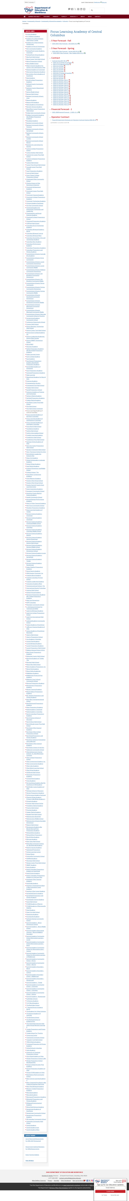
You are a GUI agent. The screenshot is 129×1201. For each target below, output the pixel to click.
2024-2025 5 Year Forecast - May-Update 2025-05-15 (68, 53)
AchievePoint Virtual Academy (35, 55)
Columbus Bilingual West (34, 235)
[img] (24, 16)
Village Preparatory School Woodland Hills (34, 1061)
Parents (55, 16)
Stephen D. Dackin (47, 1176)
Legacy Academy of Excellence (35, 625)
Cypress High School (32, 324)
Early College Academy (33, 356)
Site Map (56, 1180)
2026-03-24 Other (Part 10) (61, 96)
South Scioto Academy (33, 873)
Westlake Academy (32, 1092)
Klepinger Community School (35, 605)
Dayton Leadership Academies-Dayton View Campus (35, 337)
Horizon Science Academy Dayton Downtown (34, 538)
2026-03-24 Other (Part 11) (61, 97)
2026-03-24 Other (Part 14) (61, 103)
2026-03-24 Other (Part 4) (60, 85)
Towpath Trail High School (34, 1040)
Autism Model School (32, 92)
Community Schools (33, 21)
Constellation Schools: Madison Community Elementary (35, 270)
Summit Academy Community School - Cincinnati (35, 985)
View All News (30, 1160)
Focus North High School (33, 426)
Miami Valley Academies (33, 671)
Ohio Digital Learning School (35, 768)
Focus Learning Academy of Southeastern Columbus (34, 419)
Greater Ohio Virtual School (34, 481)
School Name (30, 854)
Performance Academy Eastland (36, 795)
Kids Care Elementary (32, 600)
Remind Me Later (115, 1195)
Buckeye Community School (34, 123)
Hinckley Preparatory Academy (35, 508)
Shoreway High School (33, 861)
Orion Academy (30, 781)
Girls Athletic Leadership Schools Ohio (33, 455)
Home (24, 21)
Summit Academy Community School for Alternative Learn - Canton (35, 949)
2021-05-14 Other (58, 68)
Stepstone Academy (32, 914)
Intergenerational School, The (35, 586)
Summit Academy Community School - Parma (35, 960)
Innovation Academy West (34, 584)
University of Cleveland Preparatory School (33, 1053)
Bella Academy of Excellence (34, 104)
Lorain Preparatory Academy (35, 646)
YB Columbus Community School (36, 1119)
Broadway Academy (32, 121)
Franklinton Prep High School (35, 439)
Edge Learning (30, 375)
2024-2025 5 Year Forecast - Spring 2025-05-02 (66, 51)
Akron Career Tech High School (35, 59)
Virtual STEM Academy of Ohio (35, 1072)
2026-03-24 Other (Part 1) (60, 80)
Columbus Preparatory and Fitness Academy (34, 251)
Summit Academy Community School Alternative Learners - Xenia (35, 943)
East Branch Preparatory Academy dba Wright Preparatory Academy (33, 362)
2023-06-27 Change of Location (62, 73)
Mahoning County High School (35, 656)
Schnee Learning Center (33, 852)
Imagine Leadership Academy (35, 581)
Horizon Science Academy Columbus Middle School (34, 530)
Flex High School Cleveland (34, 408)
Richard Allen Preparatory (34, 835)
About (83, 16)
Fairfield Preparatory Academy (35, 398)
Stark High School (31, 902)
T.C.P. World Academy (32, 1003)
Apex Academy (30, 78)
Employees (97, 2)
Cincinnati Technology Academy (36, 201)
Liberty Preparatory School (34, 637)
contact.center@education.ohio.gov (70, 1178)
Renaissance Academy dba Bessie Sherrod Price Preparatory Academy (34, 828)
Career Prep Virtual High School (35, 165)
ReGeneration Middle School (34, 819)
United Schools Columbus (34, 1048)
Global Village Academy (33, 464)
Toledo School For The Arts (34, 1033)
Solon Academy (31, 867)
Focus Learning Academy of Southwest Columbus (34, 423)
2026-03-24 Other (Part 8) (60, 94)
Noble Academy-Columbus (34, 712)
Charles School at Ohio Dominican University (33, 184)
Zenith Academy (31, 1125)
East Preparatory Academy (34, 370)
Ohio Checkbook (66, 1180)
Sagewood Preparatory (33, 850)
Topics (63, 16)
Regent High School (32, 825)
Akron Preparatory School (34, 61)
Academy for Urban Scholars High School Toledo (34, 39)
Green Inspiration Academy (34, 489)
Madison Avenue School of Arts (35, 650)
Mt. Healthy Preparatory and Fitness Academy (35, 696)
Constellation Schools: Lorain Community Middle (35, 266)
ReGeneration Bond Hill (33, 816)
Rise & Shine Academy (32, 837)
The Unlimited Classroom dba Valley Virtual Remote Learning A (35, 1025)
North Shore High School (33, 722)
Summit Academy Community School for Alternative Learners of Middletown (35, 955)
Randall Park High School (34, 814)
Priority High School (32, 808)
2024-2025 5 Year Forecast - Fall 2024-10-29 (65, 43)
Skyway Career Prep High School (36, 863)
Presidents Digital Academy (34, 805)
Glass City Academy (32, 458)
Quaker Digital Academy (33, 812)
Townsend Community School (35, 1037)
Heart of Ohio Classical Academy (36, 503)
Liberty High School (32, 635)
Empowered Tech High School (35, 385)
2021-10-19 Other (58, 69)
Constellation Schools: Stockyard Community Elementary (33, 296)
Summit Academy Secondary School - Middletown (34, 975)
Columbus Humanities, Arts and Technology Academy (35, 238)
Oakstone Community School (35, 750)
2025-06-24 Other (58, 78)
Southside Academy (32, 883)
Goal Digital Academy (32, 466)
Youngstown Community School (36, 1113)
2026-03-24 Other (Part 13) (61, 101)
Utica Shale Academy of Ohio (35, 1056)
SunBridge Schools (32, 999)
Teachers (46, 16)
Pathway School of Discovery (35, 791)
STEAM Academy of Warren (34, 904)
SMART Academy (31, 865)
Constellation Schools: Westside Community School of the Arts (36, 315)
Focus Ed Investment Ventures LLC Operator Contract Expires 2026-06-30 (74, 120)
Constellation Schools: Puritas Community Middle (35, 292)
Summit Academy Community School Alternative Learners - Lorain (35, 938)
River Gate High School (33, 841)
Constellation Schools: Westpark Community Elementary (33, 306)
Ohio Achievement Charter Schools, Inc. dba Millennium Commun (34, 753)
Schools (65, 21)
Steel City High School (33, 912)
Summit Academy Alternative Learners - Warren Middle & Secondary (35, 932)
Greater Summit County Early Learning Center (35, 486)
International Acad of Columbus (36, 588)
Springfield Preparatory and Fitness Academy (34, 896)
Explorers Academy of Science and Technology (35, 393)
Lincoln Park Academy (32, 641)
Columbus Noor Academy (33, 242)
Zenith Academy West (32, 1130)
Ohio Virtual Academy (32, 770)
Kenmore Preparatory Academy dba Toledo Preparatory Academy (35, 596)
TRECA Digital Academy (33, 1042)
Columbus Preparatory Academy (36, 248)
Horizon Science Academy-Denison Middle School (34, 546)
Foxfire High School (32, 431)
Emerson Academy (31, 381)
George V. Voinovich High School (36, 450)
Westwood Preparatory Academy (36, 1097)
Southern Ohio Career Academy (35, 891)
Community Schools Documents (51, 21)
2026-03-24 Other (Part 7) (60, 90)
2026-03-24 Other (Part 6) (60, 89)
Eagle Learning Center (33, 354)
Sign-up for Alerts (78, 1180)
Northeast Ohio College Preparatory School (33, 732)
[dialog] (110, 1189)
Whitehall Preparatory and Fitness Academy (34, 1100)
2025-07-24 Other (58, 76)
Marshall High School (32, 662)
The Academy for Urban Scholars (36, 1011)
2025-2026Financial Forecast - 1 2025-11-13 (65, 112)
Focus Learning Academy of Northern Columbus (34, 415)
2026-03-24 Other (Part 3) (60, 83)
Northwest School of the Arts (35, 747)
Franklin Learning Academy (34, 435)
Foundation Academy (32, 429)
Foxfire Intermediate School (34, 433)
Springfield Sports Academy (34, 893)
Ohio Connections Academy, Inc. (35, 761)
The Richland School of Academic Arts (33, 1020)
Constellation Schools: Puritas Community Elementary (35, 288)
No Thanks (104, 1195)
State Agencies (89, 2)
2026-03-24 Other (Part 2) (60, 82)
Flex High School (31, 406)
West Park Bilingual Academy (35, 1086)
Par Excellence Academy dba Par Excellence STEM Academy (35, 784)
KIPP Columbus (31, 602)
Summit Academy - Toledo (34, 982)
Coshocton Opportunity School (35, 322)
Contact (97, 16)
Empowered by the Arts (33, 383)
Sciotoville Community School (35, 856)
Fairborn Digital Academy (34, 396)
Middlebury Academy (32, 673)
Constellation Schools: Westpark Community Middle (35, 311)
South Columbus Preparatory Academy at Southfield (35, 870)
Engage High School (32, 387)
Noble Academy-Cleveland (34, 709)
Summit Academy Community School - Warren (35, 963)
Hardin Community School (34, 497)
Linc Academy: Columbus (33, 639)
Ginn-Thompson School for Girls (36, 452)
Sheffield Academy (31, 858)
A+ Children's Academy (33, 36)
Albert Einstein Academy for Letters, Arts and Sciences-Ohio (35, 66)
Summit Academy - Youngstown (35, 996)
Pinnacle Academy (31, 801)
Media (90, 16)
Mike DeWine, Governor (39, 1180)
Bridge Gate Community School (35, 113)
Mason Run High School (33, 664)
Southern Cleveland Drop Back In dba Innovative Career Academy (35, 887)
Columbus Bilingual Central (34, 233)
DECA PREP (29, 344)
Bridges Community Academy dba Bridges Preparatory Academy (35, 116)
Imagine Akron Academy (33, 575)
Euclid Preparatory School (34, 390)
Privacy (50, 1180)
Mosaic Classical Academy (34, 689)
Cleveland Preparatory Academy (36, 221)
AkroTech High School (33, 57)
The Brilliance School (32, 1017)
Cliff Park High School (32, 223)
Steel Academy (30, 910)
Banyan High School (32, 94)
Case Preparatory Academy (34, 171)
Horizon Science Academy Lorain (36, 553)
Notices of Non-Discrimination (58, 1188)
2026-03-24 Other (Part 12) (61, 99)
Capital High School (32, 163)
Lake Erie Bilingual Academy (34, 611)
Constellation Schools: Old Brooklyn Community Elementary (34, 275)
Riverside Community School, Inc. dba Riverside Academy (35, 844)
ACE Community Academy (34, 49)
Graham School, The (32, 472)
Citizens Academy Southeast (34, 203)
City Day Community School (34, 205)
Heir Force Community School (35, 505)
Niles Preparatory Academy (34, 707)
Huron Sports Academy (33, 571)
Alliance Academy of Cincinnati (35, 69)
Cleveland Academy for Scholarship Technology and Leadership (34, 209)
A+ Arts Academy (31, 34)
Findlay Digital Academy (33, 400)
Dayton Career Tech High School (36, 330)
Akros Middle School (32, 63)
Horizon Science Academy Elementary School (34, 550)
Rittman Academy (31, 839)
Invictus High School (32, 590)
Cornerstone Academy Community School (33, 319)
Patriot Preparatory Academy (35, 793)
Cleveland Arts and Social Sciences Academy (33, 214)
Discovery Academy (32, 346)
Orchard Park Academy (33, 778)
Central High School (32, 173)
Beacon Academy (31, 100)
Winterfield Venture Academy (35, 1107)
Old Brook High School (33, 772)
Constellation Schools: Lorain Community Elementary (35, 262)
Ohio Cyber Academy (32, 766)
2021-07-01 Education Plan (61, 64)
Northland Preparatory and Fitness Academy (34, 736)
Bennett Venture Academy (34, 107)
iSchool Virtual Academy (33, 592)
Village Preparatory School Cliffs (36, 1058)
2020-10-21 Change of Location (62, 62)
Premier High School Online (34, 803)
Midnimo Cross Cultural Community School (33, 680)
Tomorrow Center (31, 1035)
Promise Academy (31, 810)
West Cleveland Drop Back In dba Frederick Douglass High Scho (36, 1083)
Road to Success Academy (34, 847)
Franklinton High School (33, 437)
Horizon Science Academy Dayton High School (34, 542)
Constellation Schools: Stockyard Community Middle (35, 301)
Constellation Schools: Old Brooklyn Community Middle (35, 280)
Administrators (33, 16)
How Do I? (73, 16)
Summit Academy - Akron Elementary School (34, 923)
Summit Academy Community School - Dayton (35, 993)
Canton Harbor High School (34, 152)
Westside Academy (31, 1095)
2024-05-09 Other (58, 75)
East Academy (30, 359)
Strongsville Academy (32, 916)
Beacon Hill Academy (32, 102)
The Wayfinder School (32, 1005)
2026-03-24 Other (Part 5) (60, 87)
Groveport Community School (35, 491)
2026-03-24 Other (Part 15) (61, 104)
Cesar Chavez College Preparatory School (32, 176)
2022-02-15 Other (58, 71)
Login (82, 2)
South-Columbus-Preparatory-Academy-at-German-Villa (35, 876)
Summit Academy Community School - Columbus (35, 989)
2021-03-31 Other (58, 66)
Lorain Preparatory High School (35, 648)
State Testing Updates (32, 1155)
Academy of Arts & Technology (35, 46)
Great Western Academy (33, 478)
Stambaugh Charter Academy (35, 899)
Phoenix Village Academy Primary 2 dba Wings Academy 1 (35, 798)
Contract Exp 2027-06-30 (59, 61)
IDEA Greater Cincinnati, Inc (34, 573)
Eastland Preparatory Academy (35, 373)
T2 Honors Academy (32, 1001)
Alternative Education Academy (35, 72)
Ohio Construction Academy (34, 764)
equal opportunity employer (71, 1185)
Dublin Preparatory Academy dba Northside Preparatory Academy (35, 350)
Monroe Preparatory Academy (35, 683)
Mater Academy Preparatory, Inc (36, 667)
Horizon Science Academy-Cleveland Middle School (34, 522)
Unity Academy (30, 1050)
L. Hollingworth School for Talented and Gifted (34, 607)
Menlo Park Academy (32, 669)
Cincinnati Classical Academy (35, 195)
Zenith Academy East (32, 1127)
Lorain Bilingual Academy (34, 643)
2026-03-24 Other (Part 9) (60, 92)
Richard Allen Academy (33, 833)
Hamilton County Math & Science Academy (33, 494)
